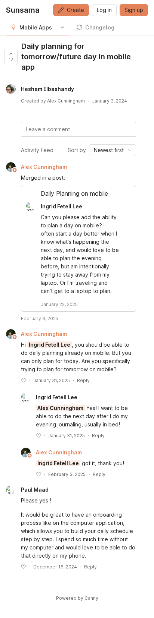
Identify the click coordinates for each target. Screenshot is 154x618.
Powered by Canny (77, 598)
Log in (104, 10)
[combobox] (112, 150)
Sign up (133, 10)
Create (75, 10)
